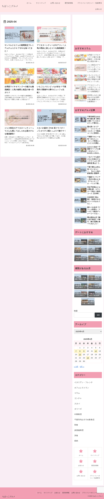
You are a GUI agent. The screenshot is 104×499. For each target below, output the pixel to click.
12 (96, 351)
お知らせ (57, 493)
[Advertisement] (88, 29)
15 (80, 355)
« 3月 (76, 367)
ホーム (39, 493)
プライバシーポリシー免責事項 (92, 493)
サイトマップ (48, 493)
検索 (76, 311)
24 (88, 358)
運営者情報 (65, 493)
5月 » (82, 367)
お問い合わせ (76, 493)
